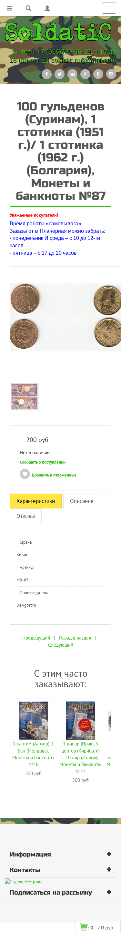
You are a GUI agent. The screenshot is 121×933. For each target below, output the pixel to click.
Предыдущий (36, 638)
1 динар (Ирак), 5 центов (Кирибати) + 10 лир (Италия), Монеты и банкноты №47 (80, 757)
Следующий (60, 645)
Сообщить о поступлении (43, 462)
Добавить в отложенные (54, 475)
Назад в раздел (75, 638)
